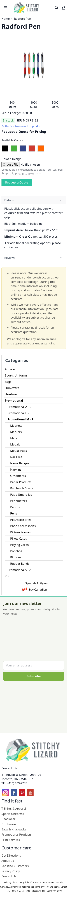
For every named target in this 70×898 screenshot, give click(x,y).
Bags (8, 382)
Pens (13, 513)
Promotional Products (16, 835)
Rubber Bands (19, 564)
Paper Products (20, 482)
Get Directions (11, 855)
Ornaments (18, 476)
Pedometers (18, 501)
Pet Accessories (20, 520)
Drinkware (12, 388)
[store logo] (26, 7)
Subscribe (34, 676)
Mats (13, 438)
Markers (16, 432)
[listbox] (33, 150)
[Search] (56, 8)
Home (5, 19)
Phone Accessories (23, 526)
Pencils (15, 507)
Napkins (15, 469)
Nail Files (16, 457)
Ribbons (15, 557)
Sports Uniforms (16, 375)
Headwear (12, 394)
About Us (7, 861)
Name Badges (19, 463)
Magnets (16, 426)
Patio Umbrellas (21, 495)
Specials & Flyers (36, 583)
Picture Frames (20, 532)
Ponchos (16, 551)
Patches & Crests (21, 488)
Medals (15, 444)
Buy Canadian (38, 590)
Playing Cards (19, 545)
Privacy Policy (10, 871)
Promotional (14, 400)
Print (8, 576)
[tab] (33, 200)
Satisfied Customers (15, 866)
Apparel (10, 369)
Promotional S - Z (19, 570)
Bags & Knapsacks (13, 829)
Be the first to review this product (21, 126)
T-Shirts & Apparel (13, 809)
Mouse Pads (18, 451)
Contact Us (8, 876)
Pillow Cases (18, 538)
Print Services (10, 840)
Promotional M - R (20, 419)
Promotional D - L (19, 413)
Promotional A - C (19, 407)
